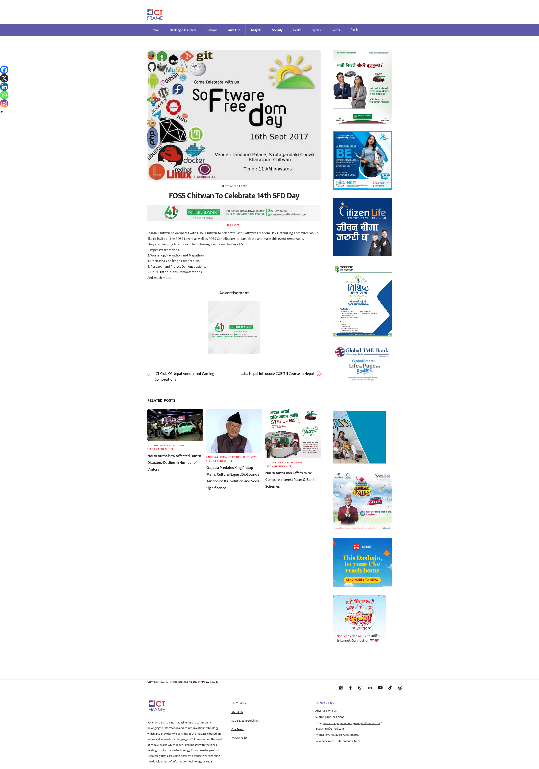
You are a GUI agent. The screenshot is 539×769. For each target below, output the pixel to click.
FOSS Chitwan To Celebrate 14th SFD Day (234, 196)
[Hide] (1, 111)
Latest (173, 446)
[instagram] (360, 687)
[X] (4, 78)
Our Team (237, 729)
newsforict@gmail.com (337, 723)
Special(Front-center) (160, 449)
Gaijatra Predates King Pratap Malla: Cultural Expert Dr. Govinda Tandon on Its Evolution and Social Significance (233, 477)
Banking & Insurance (183, 30)
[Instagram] (4, 103)
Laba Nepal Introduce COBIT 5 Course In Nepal (277, 374)
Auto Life (234, 30)
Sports (316, 30)
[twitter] (340, 687)
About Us (237, 712)
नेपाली (354, 30)
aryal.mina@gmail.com (329, 728)
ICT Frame (234, 225)
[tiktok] (390, 687)
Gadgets (256, 30)
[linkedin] (370, 687)
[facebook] (350, 687)
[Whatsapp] (4, 95)
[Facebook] (4, 70)
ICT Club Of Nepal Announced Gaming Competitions (184, 376)
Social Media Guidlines (245, 720)
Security (277, 30)
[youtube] (380, 687)
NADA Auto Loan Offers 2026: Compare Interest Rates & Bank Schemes (290, 480)
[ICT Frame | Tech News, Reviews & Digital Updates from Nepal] (155, 18)
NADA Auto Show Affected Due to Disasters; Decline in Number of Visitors (174, 462)
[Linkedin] (4, 86)
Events (335, 30)
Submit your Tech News (329, 716)
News (156, 30)
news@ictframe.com (367, 723)
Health (297, 30)
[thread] (400, 687)
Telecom (212, 30)
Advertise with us (326, 710)
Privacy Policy (239, 737)
